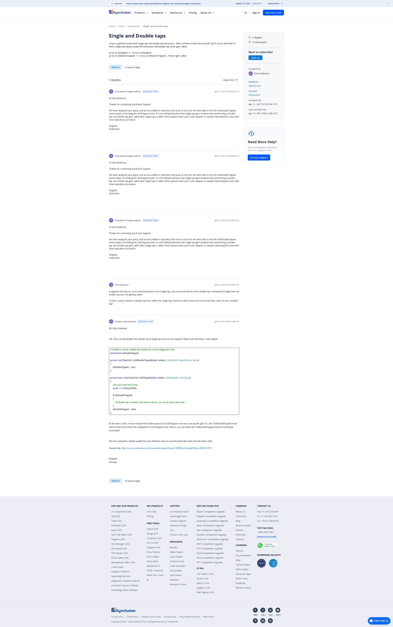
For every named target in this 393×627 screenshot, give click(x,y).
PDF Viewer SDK (119, 553)
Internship (240, 534)
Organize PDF (154, 547)
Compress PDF (154, 538)
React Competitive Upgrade (210, 525)
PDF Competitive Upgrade (210, 548)
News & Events (243, 525)
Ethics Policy (208, 616)
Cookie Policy (132, 616)
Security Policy (170, 616)
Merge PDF (152, 533)
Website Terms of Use (151, 616)
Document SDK (119, 548)
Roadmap (240, 583)
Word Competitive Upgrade (210, 553)
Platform (253, 81)
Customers (241, 516)
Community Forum (179, 511)
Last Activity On (257, 109)
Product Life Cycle (179, 534)
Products (140, 12)
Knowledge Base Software (124, 590)
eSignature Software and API (125, 580)
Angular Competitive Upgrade (211, 516)
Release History (243, 587)
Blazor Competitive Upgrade (211, 511)
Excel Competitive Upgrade (210, 557)
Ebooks (173, 547)
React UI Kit (202, 578)
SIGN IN (115, 67)
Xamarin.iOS (134, 26)
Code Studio (117, 566)
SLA (172, 530)
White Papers (176, 552)
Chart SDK (116, 520)
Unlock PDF (152, 529)
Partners (240, 539)
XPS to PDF (152, 542)
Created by (255, 68)
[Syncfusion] (123, 609)
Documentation (243, 555)
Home (112, 26)
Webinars (174, 579)
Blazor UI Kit (203, 583)
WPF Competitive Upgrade (210, 543)
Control (253, 91)
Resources (176, 12)
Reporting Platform (120, 576)
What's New (242, 578)
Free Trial (151, 511)
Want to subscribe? (261, 52)
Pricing (193, 12)
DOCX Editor (153, 556)
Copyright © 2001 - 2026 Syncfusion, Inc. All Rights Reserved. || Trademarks (144, 621)
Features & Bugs (178, 525)
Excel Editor (152, 561)
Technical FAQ (177, 561)
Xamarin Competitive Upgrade (211, 534)
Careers (239, 530)
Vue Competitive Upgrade (209, 530)
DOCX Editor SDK (120, 557)
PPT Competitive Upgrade (209, 562)
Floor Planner (153, 552)
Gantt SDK (116, 530)
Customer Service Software (124, 585)
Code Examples (177, 565)
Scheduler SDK (118, 525)
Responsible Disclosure (190, 616)
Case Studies (176, 556)
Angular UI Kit (203, 587)
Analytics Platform (120, 571)
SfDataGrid (254, 94)
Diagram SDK (118, 539)
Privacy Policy (117, 616)
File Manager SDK (120, 543)
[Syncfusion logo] (120, 11)
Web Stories (176, 575)
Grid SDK (115, 516)
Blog (238, 520)
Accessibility (176, 570)
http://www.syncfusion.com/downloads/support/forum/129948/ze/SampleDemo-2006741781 (167, 448)
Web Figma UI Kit (205, 592)
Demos (239, 550)
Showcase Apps (243, 573)
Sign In (256, 12)
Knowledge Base (178, 516)
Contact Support (259, 157)
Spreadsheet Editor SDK (123, 562)
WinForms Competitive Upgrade (212, 539)
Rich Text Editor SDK (121, 534)
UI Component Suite (121, 511)
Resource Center (178, 584)
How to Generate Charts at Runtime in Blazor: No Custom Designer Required (163, 3)
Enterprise (157, 12)
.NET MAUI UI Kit (205, 573)
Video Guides (242, 569)
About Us (205, 12)
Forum (121, 26)
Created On (255, 100)
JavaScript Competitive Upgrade (212, 520)
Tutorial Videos (243, 564)
